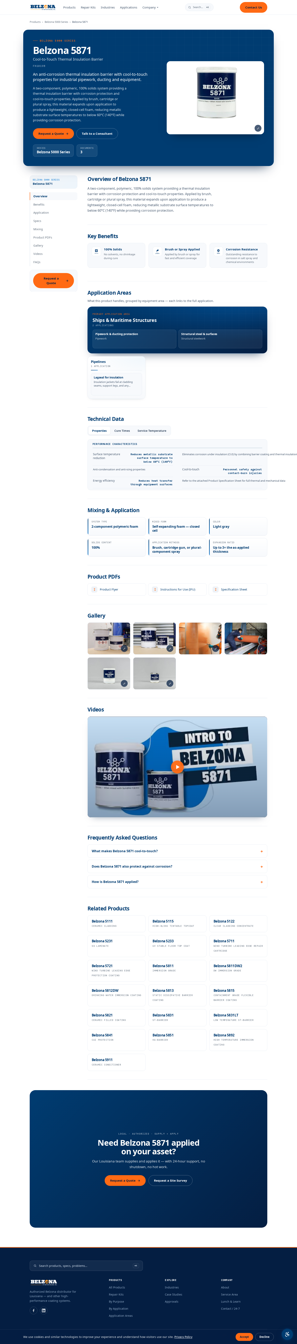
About (225, 1287)
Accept (244, 1337)
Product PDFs (42, 237)
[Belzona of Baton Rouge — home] (43, 7)
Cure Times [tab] (122, 431)
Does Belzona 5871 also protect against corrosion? (132, 866)
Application (41, 212)
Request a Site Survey (170, 1180)
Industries (108, 7)
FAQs (36, 262)
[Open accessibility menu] (287, 1334)
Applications (128, 7)
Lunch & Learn (231, 1301)
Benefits (38, 204)
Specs (37, 221)
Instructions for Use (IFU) (173, 590)
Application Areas (121, 1316)
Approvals (171, 1301)
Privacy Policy (183, 1337)
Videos (38, 254)
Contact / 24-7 (230, 1308)
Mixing (38, 229)
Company (149, 7)
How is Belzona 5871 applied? (115, 882)
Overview (40, 196)
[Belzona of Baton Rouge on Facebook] (33, 1310)
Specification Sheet (229, 590)
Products (69, 7)
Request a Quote (53, 133)
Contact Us (253, 7)
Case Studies (173, 1294)
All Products (117, 1287)
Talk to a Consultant (97, 133)
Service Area (229, 1294)
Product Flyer (105, 590)
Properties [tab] (99, 431)
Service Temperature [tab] (152, 431)
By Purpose (116, 1301)
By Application (118, 1308)
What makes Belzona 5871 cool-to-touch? (125, 851)
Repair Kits (88, 7)
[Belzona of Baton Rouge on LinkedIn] (43, 1310)
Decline (264, 1337)
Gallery (38, 245)
